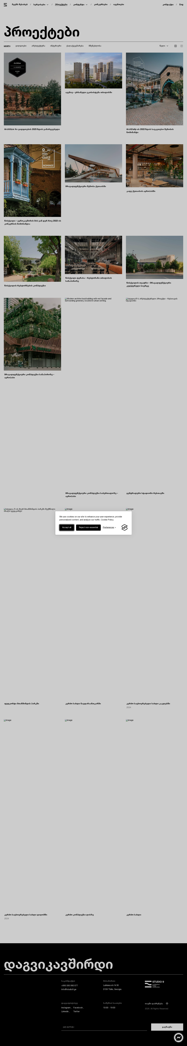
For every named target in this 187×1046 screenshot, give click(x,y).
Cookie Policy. (107, 520)
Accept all (66, 527)
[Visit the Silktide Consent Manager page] (124, 528)
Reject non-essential (88, 527)
